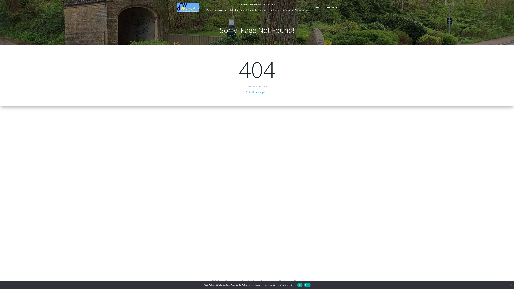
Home (318, 7)
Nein (307, 285)
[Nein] (510, 285)
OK (300, 285)
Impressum (331, 7)
